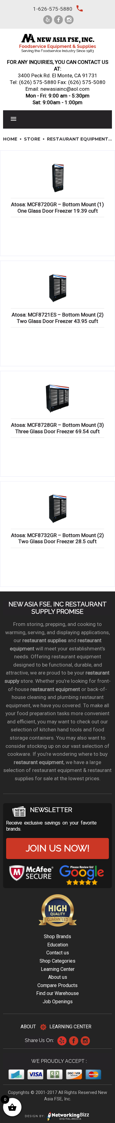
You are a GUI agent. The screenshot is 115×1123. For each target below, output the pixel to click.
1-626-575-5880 (52, 9)
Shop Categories (57, 961)
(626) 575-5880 (37, 82)
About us (57, 977)
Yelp (62, 1040)
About (28, 1027)
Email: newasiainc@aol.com (57, 89)
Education (57, 945)
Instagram (85, 1040)
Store (32, 139)
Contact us (57, 953)
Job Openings (58, 1001)
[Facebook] (58, 19)
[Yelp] (47, 19)
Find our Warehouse (57, 993)
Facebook (73, 1040)
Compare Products (57, 985)
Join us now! (58, 848)
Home (10, 139)
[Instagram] (69, 19)
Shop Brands (57, 936)
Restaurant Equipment (77, 139)
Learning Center (58, 969)
